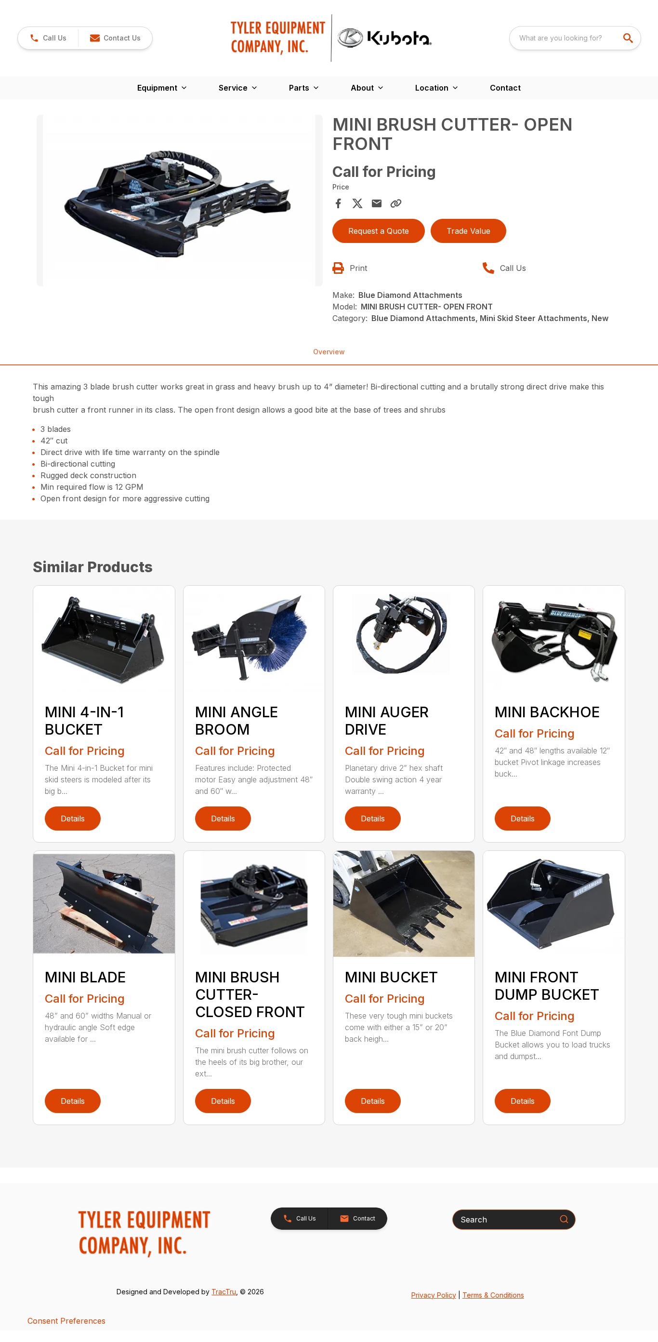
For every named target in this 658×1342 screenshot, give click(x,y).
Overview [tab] (329, 352)
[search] (629, 38)
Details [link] (73, 818)
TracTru (223, 1292)
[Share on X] (357, 203)
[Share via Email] (376, 203)
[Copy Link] (396, 203)
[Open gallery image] (179, 200)
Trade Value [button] (468, 231)
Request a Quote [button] (378, 231)
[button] (48, 38)
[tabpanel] (179, 202)
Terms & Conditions (493, 1295)
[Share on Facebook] (338, 203)
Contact (505, 88)
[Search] (564, 1219)
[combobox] (575, 38)
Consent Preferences (66, 1321)
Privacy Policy (433, 1295)
